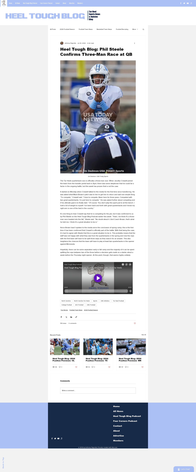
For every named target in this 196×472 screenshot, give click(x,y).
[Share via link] (76, 317)
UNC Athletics (105, 301)
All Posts (53, 29)
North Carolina (66, 301)
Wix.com (114, 447)
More (134, 29)
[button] (143, 29)
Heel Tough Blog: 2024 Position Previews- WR (130, 360)
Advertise (118, 436)
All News (118, 411)
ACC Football (79, 305)
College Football (67, 305)
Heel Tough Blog (45, 16)
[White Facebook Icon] (52, 438)
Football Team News (86, 29)
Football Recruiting (122, 29)
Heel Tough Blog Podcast (127, 416)
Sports (95, 301)
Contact (117, 426)
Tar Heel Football (118, 301)
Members (118, 440)
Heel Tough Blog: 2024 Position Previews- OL (64, 360)
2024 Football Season (91, 310)
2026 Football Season (67, 29)
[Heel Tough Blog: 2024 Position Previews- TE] (98, 347)
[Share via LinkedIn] (71, 317)
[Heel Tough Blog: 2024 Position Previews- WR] (131, 347)
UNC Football (91, 305)
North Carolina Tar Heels (82, 301)
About (116, 431)
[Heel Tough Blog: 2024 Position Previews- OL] (65, 347)
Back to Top (3, 462)
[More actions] (134, 43)
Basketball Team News (104, 29)
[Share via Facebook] (61, 317)
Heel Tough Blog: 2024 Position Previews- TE (97, 360)
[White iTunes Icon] (191, 3)
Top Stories (64, 310)
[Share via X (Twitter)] (66, 317)
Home (116, 406)
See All (144, 334)
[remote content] (98, 278)
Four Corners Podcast (125, 421)
